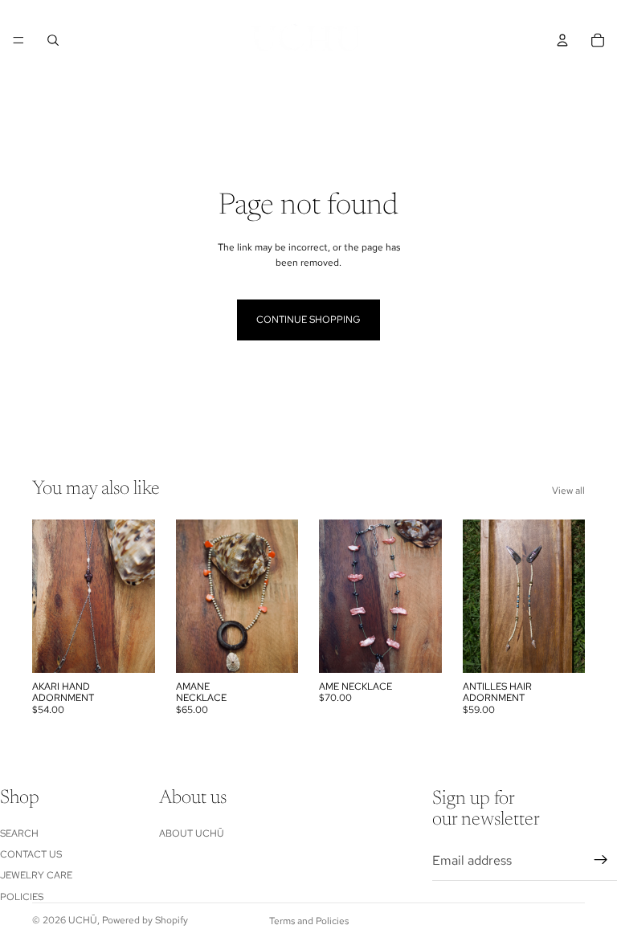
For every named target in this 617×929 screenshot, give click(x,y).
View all (568, 490)
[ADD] (559, 648)
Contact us (31, 854)
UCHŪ (82, 920)
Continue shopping (308, 319)
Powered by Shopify (145, 920)
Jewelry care (36, 875)
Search (19, 832)
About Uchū (191, 832)
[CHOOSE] (130, 648)
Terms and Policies (309, 921)
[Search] (53, 40)
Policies (21, 896)
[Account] (562, 40)
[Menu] (18, 40)
